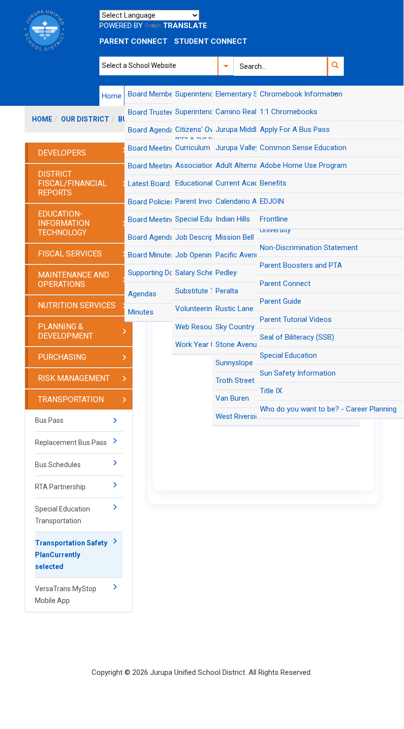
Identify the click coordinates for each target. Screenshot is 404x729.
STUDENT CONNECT (210, 41)
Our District (85, 119)
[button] (335, 66)
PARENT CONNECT (133, 41)
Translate (185, 25)
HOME (42, 119)
